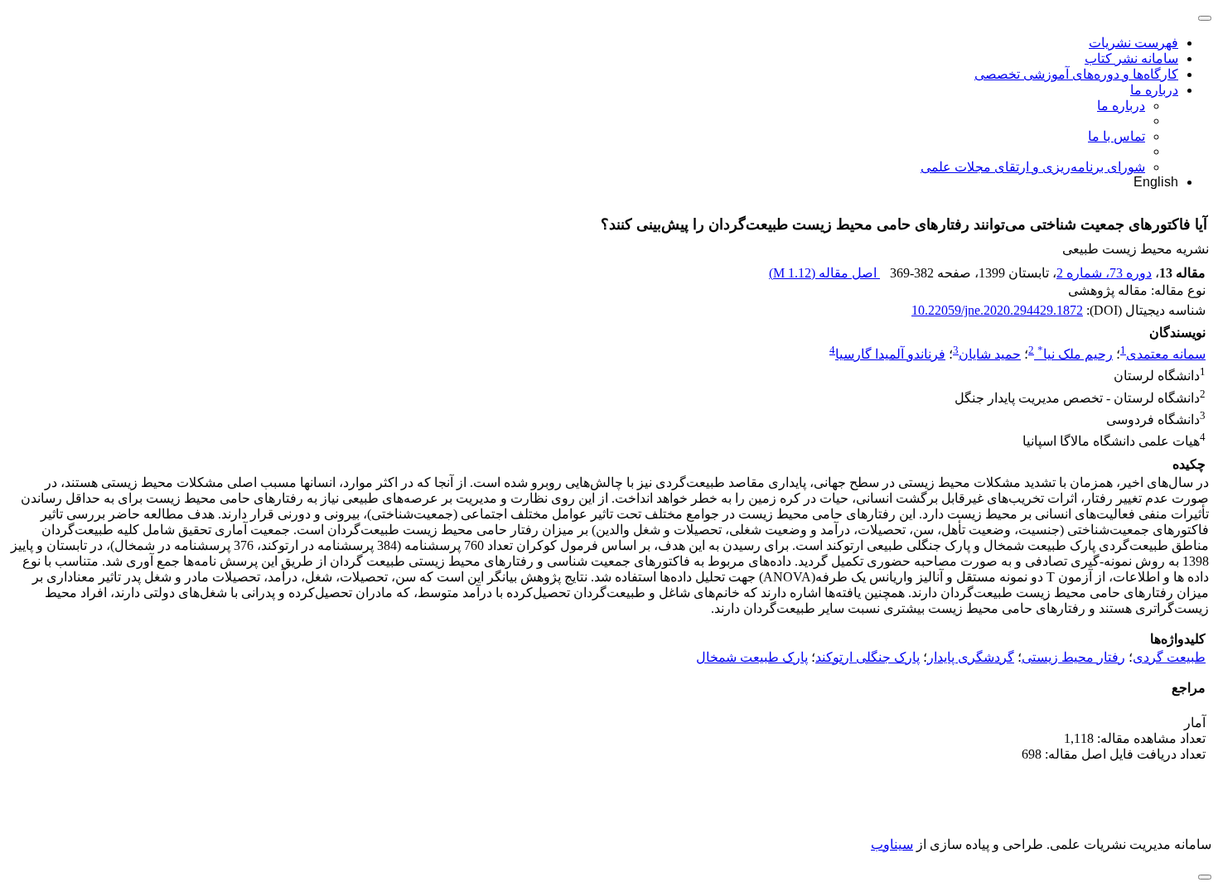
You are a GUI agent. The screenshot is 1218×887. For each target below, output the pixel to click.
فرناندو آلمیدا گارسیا (890, 354)
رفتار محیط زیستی (1073, 657)
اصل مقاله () (824, 273)
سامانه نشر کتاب (1131, 58)
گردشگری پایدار (970, 657)
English (1155, 182)
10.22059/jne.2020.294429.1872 (997, 310)
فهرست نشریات (1133, 43)
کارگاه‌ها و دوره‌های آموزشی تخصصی (1076, 74)
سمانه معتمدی (1166, 354)
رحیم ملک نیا (1075, 354)
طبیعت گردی (1169, 657)
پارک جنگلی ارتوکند (867, 657)
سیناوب (892, 844)
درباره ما (1154, 90)
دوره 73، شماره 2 (1104, 273)
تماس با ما (1116, 136)
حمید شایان (990, 354)
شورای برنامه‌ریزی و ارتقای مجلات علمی (1033, 167)
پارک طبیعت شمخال (752, 657)
